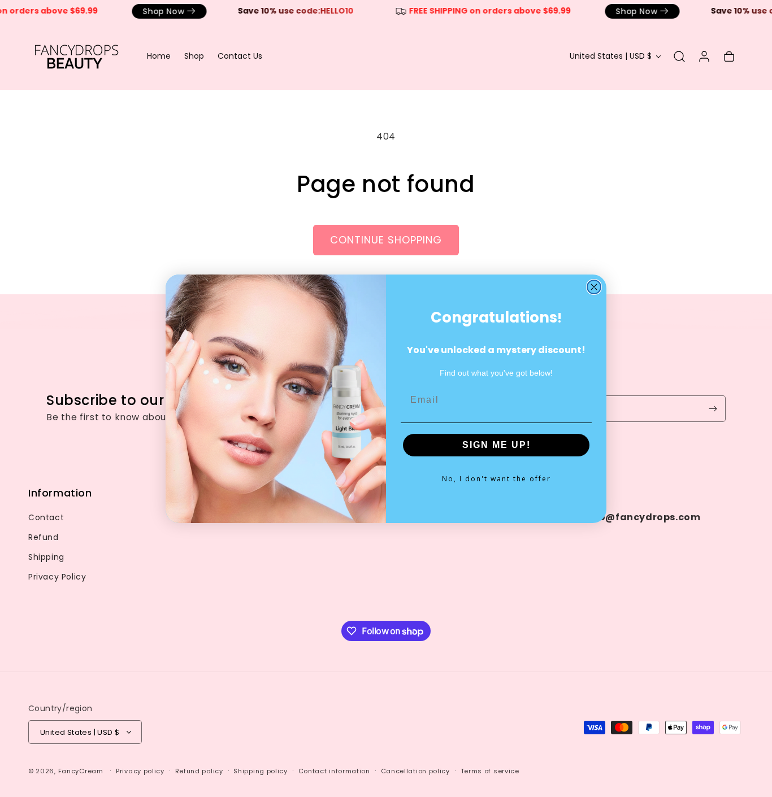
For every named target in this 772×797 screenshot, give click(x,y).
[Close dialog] (594, 287)
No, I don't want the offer (496, 479)
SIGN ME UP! (496, 445)
